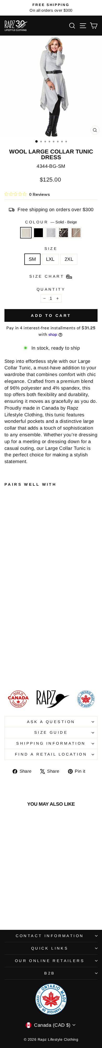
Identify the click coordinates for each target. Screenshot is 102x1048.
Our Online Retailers (49, 961)
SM (32, 259)
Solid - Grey (51, 233)
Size (51, 248)
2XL (69, 259)
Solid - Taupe (76, 233)
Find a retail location (51, 754)
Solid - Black (38, 233)
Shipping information (51, 743)
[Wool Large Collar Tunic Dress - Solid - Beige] (7, 673)
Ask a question (51, 722)
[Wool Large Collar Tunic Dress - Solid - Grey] (19, 673)
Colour (51, 222)
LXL (50, 259)
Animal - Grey (63, 233)
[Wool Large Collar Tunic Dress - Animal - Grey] (25, 673)
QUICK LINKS (50, 948)
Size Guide (51, 732)
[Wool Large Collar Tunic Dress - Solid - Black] (13, 673)
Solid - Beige (26, 233)
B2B (49, 973)
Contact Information (50, 936)
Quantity (51, 289)
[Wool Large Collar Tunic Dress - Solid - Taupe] (31, 673)
